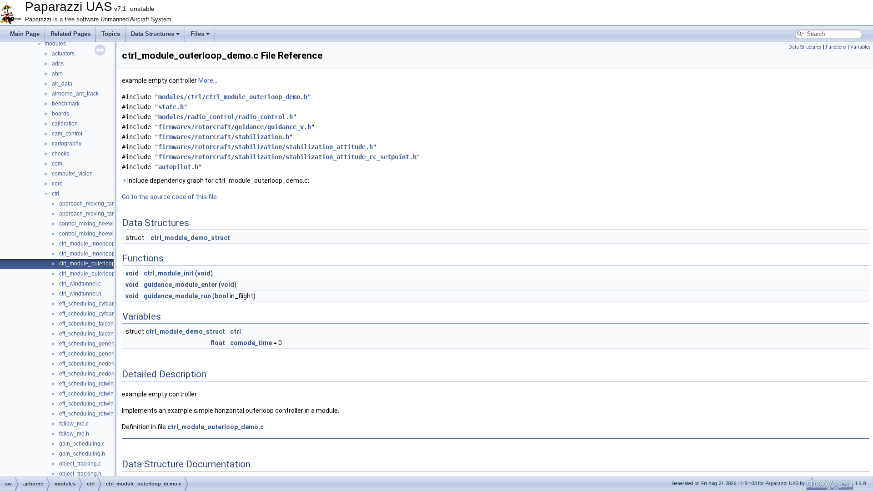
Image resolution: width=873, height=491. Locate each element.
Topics (110, 33)
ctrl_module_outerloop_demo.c (97, 264)
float (217, 342)
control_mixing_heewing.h (92, 233)
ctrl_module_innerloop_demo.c (97, 243)
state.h (171, 106)
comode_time (251, 342)
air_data (62, 83)
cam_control (67, 133)
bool (221, 296)
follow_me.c (74, 424)
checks (60, 153)
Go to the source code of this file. (170, 196)
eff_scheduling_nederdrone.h (95, 374)
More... (207, 80)
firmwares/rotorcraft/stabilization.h (223, 136)
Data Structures (152, 33)
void (132, 273)
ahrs (57, 73)
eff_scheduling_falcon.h (88, 334)
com (57, 163)
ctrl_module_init (169, 273)
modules (55, 43)
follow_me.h (74, 434)
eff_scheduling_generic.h (90, 354)
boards (60, 113)
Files (197, 33)
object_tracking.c (80, 464)
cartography (66, 143)
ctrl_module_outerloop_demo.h (98, 274)
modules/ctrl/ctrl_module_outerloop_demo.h (232, 96)
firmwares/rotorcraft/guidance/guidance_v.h (234, 126)
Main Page (25, 33)
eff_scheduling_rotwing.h (90, 394)
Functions (836, 47)
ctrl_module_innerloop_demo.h (98, 254)
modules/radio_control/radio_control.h (225, 116)
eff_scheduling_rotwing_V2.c (95, 404)
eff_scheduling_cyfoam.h (90, 314)
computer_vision (72, 173)
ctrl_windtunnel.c (80, 284)
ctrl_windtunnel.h (80, 294)
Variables (860, 47)
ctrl (55, 193)
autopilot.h (178, 166)
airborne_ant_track (75, 93)
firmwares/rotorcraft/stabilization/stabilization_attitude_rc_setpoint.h (287, 156)
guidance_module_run (177, 296)
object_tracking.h (80, 474)
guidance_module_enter (180, 284)
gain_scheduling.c (82, 444)
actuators (63, 53)
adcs (58, 63)
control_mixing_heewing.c (91, 223)
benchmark (66, 103)
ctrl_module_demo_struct (190, 237)
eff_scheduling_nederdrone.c (95, 364)
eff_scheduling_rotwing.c (90, 384)
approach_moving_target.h (92, 213)
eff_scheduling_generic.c (90, 344)
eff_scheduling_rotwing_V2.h (95, 414)
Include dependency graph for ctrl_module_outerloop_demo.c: (217, 180)
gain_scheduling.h (82, 454)
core (57, 183)
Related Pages (70, 33)
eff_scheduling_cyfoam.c (89, 304)
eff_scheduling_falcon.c (88, 324)
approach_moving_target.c (92, 203)
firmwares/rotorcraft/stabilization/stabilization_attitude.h (265, 146)
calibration (65, 123)
